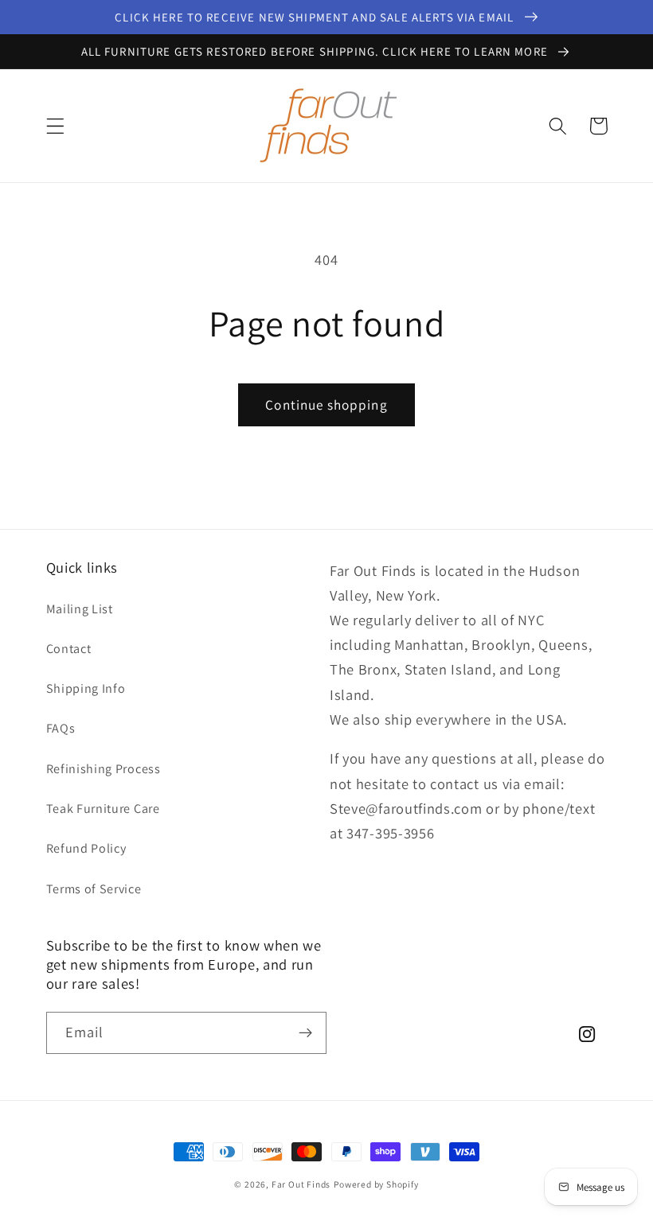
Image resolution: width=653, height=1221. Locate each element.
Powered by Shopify (376, 1184)
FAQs (61, 728)
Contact (69, 648)
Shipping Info (86, 688)
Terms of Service (94, 889)
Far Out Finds (301, 1184)
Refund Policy (86, 848)
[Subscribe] (305, 1033)
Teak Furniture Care (103, 808)
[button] (55, 126)
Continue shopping (326, 404)
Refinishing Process (103, 768)
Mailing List (79, 609)
